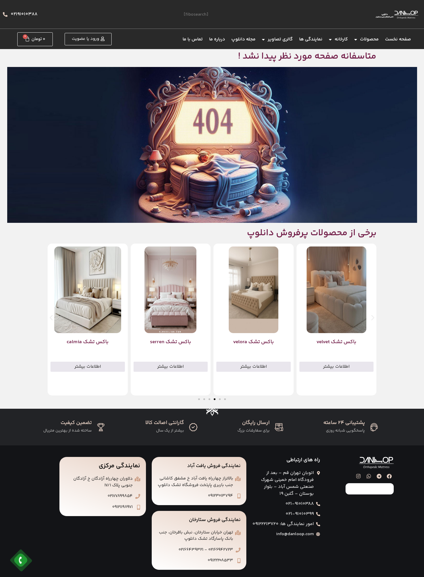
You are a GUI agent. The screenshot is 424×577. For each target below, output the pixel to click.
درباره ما (217, 39)
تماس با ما (193, 39)
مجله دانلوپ (243, 39)
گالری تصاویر (280, 39)
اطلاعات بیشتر (336, 366)
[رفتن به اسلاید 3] (214, 399)
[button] (51, 317)
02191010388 (24, 14)
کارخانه (341, 39)
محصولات (369, 39)
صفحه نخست (398, 39)
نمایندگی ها (310, 39)
